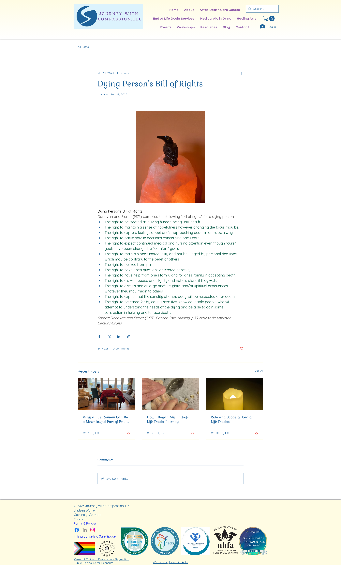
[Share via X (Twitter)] (109, 336)
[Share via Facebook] (99, 336)
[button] (269, 18)
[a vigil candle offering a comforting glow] (234, 394)
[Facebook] (77, 530)
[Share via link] (128, 336)
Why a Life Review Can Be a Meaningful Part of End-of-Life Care (105, 419)
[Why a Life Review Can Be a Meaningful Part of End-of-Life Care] (106, 394)
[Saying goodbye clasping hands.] (170, 394)
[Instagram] (93, 530)
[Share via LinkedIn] (119, 336)
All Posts (83, 47)
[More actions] (241, 73)
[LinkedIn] (85, 530)
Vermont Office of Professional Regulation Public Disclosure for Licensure (101, 561)
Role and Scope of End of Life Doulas (232, 419)
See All (259, 370)
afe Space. (108, 536)
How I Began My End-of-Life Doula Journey (167, 419)
